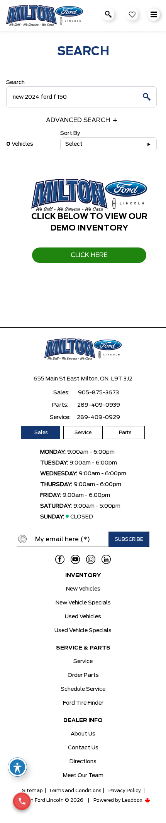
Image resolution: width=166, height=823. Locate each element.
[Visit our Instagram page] (90, 559)
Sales (40, 432)
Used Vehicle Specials (83, 630)
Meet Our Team (83, 775)
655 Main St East (57, 379)
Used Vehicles (83, 616)
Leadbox (133, 800)
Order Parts (83, 675)
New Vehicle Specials (83, 603)
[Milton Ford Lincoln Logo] (44, 15)
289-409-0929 (98, 417)
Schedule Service (83, 689)
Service (83, 432)
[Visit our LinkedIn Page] (106, 559)
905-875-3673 (98, 393)
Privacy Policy (124, 790)
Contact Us (83, 748)
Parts (125, 432)
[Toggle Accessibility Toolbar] (17, 767)
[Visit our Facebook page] (59, 559)
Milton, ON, (95, 379)
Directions (83, 761)
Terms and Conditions (75, 790)
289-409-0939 (98, 405)
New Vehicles (83, 589)
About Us (83, 734)
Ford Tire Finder (83, 703)
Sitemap (32, 790)
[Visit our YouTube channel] (75, 559)
